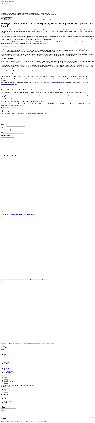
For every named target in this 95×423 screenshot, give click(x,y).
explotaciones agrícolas (30, 19)
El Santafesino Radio (8, 369)
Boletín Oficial (4, 19)
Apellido (3, 410)
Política (5, 377)
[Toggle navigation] (13, 1)
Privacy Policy (29, 421)
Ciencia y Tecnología (9, 381)
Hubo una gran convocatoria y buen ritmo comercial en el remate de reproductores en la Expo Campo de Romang (24, 279)
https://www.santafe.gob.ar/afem (25, 98)
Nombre (3, 127)
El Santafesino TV (8, 368)
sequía (68, 19)
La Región (6, 380)
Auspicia (6, 363)
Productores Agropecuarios (60, 19)
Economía (6, 383)
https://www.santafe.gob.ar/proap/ (9, 84)
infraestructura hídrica (48, 19)
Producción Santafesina (9, 372)
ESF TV (6, 355)
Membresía (6, 362)
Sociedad (6, 379)
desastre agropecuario (20, 19)
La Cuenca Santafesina (9, 371)
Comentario (4, 124)
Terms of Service (39, 421)
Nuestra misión (7, 353)
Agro (2, 211)
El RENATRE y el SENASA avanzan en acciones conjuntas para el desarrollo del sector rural (20, 214)
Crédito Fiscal (11, 19)
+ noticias (3, 346)
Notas (5, 354)
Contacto (6, 357)
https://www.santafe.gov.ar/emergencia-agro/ (54, 82)
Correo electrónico (5, 130)
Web (2, 132)
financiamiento (39, 19)
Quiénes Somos (7, 351)
